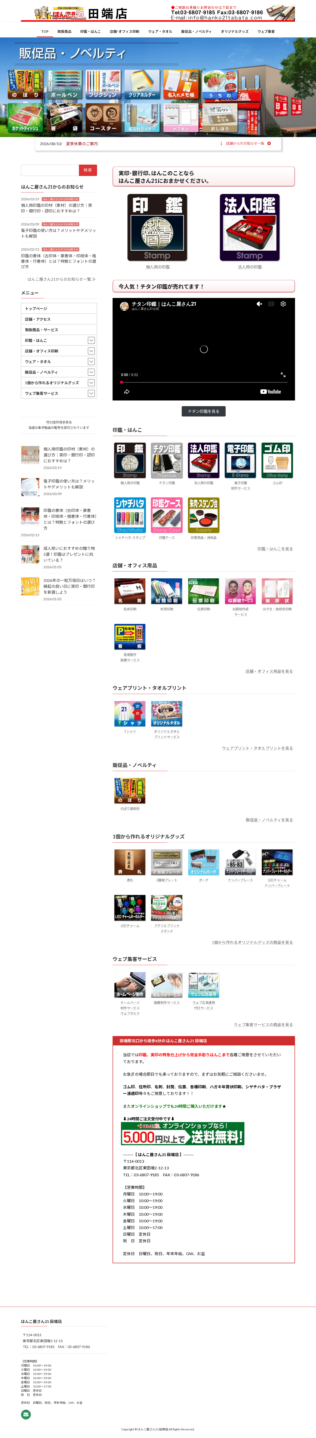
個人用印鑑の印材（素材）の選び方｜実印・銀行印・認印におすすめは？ (69, 455)
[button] (245, 143)
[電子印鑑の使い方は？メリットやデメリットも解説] (30, 487)
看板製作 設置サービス (130, 657)
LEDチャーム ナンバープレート (277, 882)
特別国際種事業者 (59, 422)
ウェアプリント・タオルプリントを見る (257, 748)
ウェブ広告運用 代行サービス (204, 1005)
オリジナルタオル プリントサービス (167, 734)
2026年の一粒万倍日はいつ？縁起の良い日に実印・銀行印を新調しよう (69, 586)
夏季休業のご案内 (82, 143)
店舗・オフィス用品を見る (269, 671)
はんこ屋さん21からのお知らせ (60, 199)
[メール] (26, 1415)
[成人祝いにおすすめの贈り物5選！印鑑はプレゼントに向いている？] (30, 554)
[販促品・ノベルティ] (158, 87)
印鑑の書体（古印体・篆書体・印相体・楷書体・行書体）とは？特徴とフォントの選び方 (58, 261)
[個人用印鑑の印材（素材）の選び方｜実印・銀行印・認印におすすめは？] (30, 455)
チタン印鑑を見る (203, 411)
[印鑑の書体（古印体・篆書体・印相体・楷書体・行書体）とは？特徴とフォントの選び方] (30, 516)
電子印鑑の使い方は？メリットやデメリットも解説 (69, 484)
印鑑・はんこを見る (275, 548)
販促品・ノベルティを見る (269, 819)
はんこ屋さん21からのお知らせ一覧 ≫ (61, 279)
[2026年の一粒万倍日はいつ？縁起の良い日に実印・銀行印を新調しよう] (30, 586)
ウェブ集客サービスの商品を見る (263, 1024)
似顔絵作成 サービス (241, 611)
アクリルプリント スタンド (167, 928)
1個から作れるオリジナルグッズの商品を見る (252, 942)
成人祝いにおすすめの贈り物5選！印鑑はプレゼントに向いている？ (69, 554)
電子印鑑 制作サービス (240, 485)
